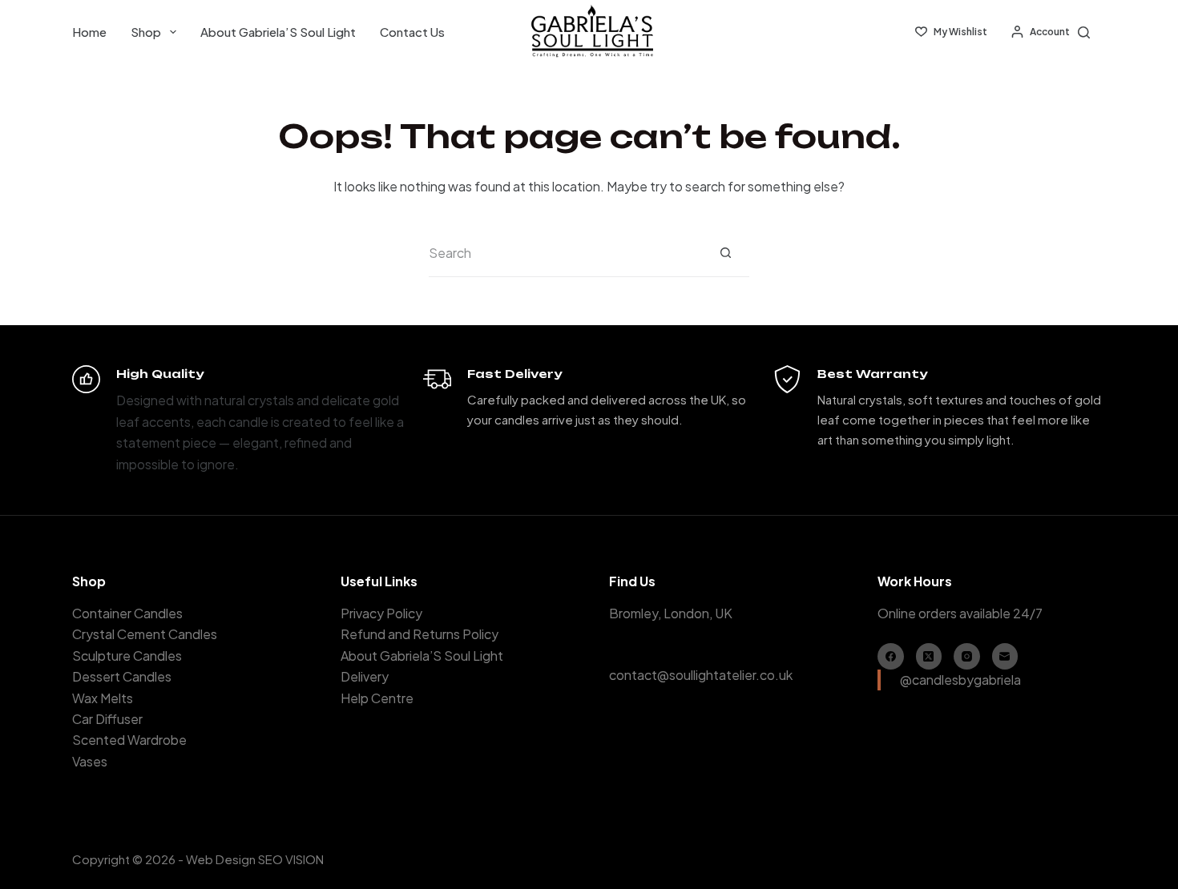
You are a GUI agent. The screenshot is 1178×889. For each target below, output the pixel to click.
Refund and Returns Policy (419, 634)
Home (89, 31)
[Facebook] (890, 656)
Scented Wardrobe (129, 739)
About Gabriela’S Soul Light (278, 31)
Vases (89, 761)
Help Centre (377, 698)
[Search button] (725, 253)
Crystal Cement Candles (144, 634)
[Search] (1084, 32)
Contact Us (412, 31)
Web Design (221, 859)
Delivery (365, 676)
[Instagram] (967, 656)
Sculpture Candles (127, 655)
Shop (146, 31)
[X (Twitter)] (929, 656)
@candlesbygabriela (960, 679)
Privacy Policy (381, 613)
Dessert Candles (121, 676)
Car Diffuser (107, 718)
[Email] (1005, 656)
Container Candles (127, 613)
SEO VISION (291, 859)
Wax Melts (102, 698)
